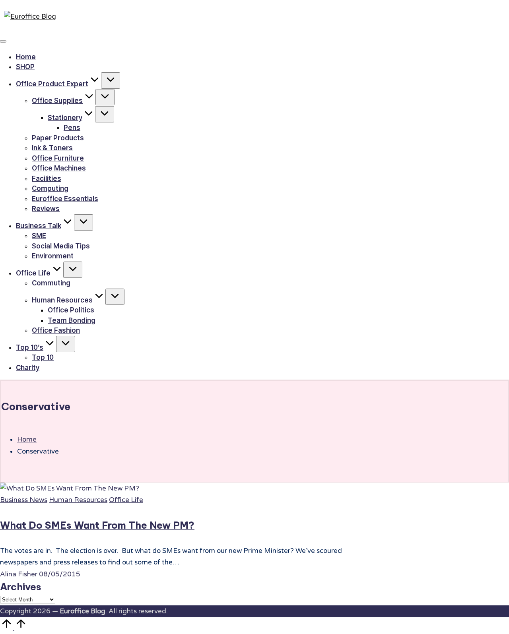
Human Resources (78, 500)
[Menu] (3, 41)
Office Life (126, 500)
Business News (23, 500)
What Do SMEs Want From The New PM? (97, 525)
